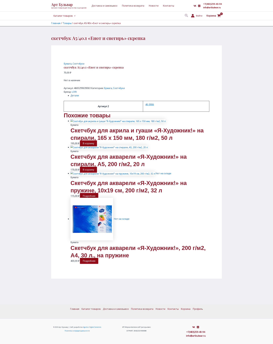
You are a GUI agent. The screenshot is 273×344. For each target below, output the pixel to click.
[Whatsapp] (199, 6)
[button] (186, 15)
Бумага (68, 63)
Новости (153, 5)
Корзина (185, 308)
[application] (74, 16)
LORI (74, 91)
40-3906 (149, 104)
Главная (74, 308)
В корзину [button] (88, 143)
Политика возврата (133, 5)
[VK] (195, 6)
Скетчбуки (78, 63)
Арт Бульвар (62, 4)
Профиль (198, 308)
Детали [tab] (75, 95)
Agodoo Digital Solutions (92, 327)
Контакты (168, 5)
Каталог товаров (63, 15)
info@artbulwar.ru (212, 7)
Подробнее (89, 196)
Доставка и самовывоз (104, 5)
